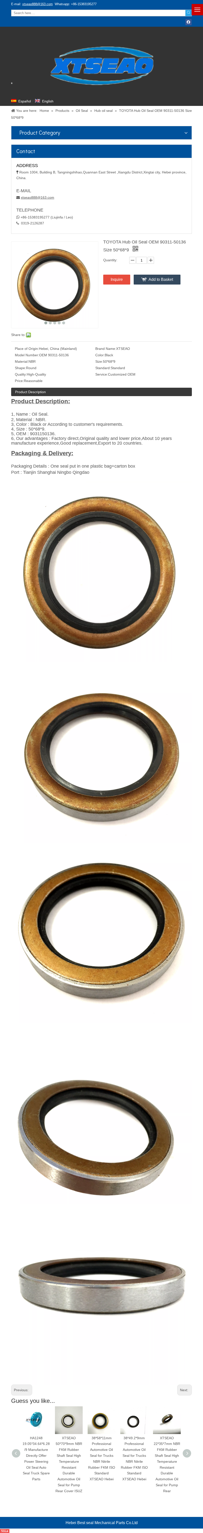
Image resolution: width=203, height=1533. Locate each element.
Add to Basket (161, 279)
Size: (99, 361)
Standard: (103, 368)
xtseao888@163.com (37, 4)
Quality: (21, 374)
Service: (101, 374)
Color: (100, 355)
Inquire (117, 279)
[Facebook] (188, 22)
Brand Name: (105, 349)
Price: (19, 381)
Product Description (30, 392)
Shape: (20, 368)
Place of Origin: (27, 349)
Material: (21, 361)
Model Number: (27, 355)
